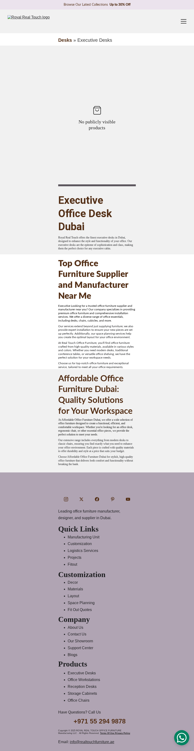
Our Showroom (80, 641)
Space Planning (81, 603)
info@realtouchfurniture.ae (92, 742)
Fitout (72, 564)
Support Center (80, 648)
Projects (74, 557)
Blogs (72, 655)
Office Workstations (84, 680)
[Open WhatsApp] (181, 737)
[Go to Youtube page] (128, 499)
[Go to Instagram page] (66, 499)
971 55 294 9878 (101, 721)
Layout (73, 596)
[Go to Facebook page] (97, 499)
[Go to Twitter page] (81, 499)
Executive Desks (82, 673)
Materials (75, 589)
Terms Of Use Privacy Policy (115, 733)
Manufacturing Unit (83, 537)
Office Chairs (78, 700)
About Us (75, 627)
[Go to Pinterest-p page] (112, 499)
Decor (73, 582)
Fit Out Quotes (80, 610)
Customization (80, 544)
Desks (65, 40)
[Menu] (183, 21)
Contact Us (77, 634)
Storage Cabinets (82, 693)
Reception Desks (82, 687)
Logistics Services (83, 551)
